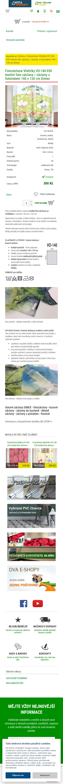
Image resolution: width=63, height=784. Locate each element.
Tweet (9, 194)
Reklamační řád (14, 683)
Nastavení (45, 775)
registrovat (52, 31)
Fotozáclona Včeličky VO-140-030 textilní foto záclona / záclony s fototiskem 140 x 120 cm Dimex (31, 59)
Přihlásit (41, 31)
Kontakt (9, 31)
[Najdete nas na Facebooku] (23, 603)
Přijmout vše (18, 775)
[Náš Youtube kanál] (38, 603)
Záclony (21, 56)
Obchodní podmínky (15, 39)
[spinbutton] (26, 203)
